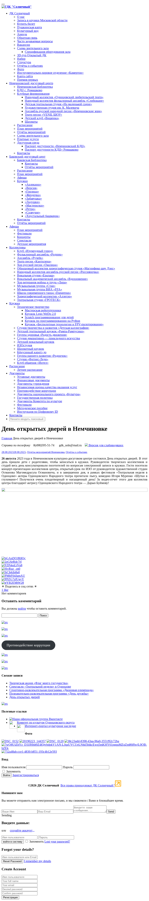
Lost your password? (57, 841)
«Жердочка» (33, 195)
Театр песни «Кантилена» (34, 261)
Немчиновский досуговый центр (31, 83)
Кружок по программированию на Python (52, 320)
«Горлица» (32, 191)
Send (111, 811)
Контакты (23, 153)
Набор (21, 58)
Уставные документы (31, 376)
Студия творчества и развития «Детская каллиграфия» (53, 327)
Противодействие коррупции (36, 390)
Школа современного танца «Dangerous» (44, 293)
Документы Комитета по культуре (39, 401)
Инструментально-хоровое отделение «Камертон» (50, 72)
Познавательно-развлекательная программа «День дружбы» (49, 693)
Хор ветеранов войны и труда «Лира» (42, 282)
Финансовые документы (33, 380)
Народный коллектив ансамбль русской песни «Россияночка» (58, 272)
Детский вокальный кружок (35, 341)
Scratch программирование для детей (49, 317)
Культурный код (27, 30)
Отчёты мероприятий (31, 132)
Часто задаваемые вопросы (35, 41)
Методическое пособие (32, 408)
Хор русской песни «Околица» (37, 265)
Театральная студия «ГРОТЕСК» (39, 299)
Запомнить (13, 771)
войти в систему (12, 841)
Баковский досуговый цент (27, 156)
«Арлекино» (33, 184)
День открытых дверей (24, 697)
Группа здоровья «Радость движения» (42, 334)
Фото (20, 69)
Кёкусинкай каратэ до (31, 352)
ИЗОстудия (24, 345)
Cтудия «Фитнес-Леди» (32, 359)
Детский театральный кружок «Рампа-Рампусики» (50, 331)
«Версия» (31, 188)
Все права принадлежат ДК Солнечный (88, 785)
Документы (17, 373)
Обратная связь (27, 37)
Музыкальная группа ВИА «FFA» (39, 289)
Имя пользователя (13, 767)
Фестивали (24, 233)
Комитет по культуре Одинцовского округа (45, 722)
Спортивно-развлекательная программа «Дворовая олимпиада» (51, 690)
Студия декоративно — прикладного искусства (48, 338)
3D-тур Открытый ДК (31, 55)
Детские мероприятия (31, 244)
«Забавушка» (33, 198)
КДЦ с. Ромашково (29, 90)
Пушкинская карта (29, 27)
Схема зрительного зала (33, 48)
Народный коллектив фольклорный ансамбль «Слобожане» (64, 100)
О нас (21, 16)
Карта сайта (25, 76)
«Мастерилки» (34, 205)
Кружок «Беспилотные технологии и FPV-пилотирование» (64, 324)
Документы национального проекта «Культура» (49, 394)
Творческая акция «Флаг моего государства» (38, 683)
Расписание (25, 125)
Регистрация (10, 897)
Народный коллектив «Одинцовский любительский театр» (64, 97)
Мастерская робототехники (43, 310)
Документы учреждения (33, 383)
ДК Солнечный (19, 13)
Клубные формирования (33, 93)
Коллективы (17, 247)
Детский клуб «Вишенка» (42, 118)
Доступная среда (28, 142)
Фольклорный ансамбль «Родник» (40, 254)
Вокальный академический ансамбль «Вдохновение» (52, 279)
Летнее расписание (29, 369)
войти (22, 608)
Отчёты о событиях (30, 65)
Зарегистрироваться (25, 775)
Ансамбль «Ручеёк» (30, 258)
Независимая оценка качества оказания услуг (47, 387)
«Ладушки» (32, 202)
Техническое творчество (33, 306)
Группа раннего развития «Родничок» (42, 355)
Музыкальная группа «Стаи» (36, 286)
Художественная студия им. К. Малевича (52, 107)
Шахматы (31, 121)
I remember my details (37, 861)
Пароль (68, 767)
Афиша (22, 177)
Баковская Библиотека (32, 160)
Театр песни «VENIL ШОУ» (43, 114)
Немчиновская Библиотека (35, 86)
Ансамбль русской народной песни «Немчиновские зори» (63, 111)
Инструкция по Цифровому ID (37, 411)
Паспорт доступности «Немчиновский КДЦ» (55, 146)
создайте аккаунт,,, (22, 830)
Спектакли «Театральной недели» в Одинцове (40, 686)
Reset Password (12, 861)
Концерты (23, 237)
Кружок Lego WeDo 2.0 (40, 313)
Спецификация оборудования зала (47, 51)
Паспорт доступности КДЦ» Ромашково (51, 149)
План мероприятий (29, 128)
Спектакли (24, 240)
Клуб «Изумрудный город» (35, 251)
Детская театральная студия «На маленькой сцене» (58, 104)
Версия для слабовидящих (105, 445)
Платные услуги (28, 139)
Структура (24, 62)
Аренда (22, 34)
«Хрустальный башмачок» (42, 216)
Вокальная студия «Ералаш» (36, 275)
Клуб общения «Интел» (33, 362)
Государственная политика (35, 397)
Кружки (22, 181)
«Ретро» (30, 209)
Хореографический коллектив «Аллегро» (44, 296)
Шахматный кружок (30, 348)
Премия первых (27, 79)
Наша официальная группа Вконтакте (37, 719)
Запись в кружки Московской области (42, 20)
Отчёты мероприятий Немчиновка (46, 452)
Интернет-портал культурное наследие (50, 726)
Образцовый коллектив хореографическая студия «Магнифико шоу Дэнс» (66, 268)
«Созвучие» (32, 212)
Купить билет (26, 23)
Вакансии (23, 44)
